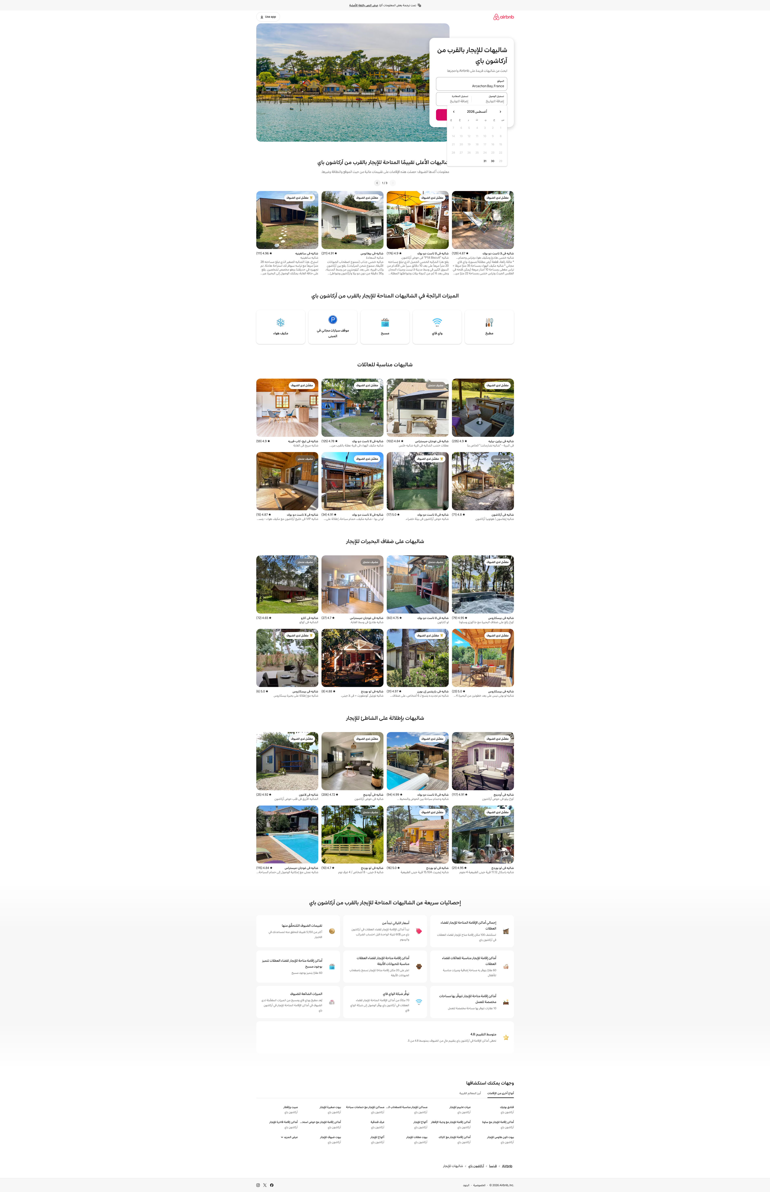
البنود (466, 1185)
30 (492, 161)
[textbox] (489, 101)
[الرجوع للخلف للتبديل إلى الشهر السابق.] (500, 112)
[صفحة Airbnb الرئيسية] (503, 16)
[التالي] (377, 183)
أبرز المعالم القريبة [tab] (470, 1093)
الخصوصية (479, 1185)
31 (485, 161)
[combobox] (471, 86)
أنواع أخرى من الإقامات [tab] (500, 1093)
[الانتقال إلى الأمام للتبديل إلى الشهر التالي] (454, 112)
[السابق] (393, 183)
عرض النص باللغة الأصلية (363, 5)
